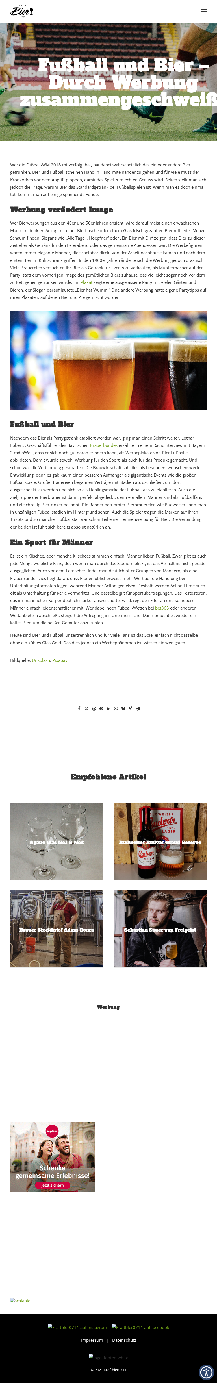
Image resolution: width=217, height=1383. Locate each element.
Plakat (86, 282)
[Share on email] (137, 708)
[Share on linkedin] (108, 708)
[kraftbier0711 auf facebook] (140, 1327)
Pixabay (60, 660)
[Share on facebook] (79, 708)
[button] (204, 11)
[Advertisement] (52, 1067)
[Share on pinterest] (101, 708)
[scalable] (20, 1300)
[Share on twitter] (86, 708)
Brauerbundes (104, 445)
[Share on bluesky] (123, 708)
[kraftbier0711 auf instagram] (79, 1327)
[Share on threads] (93, 708)
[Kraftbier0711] (21, 11)
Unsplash (41, 660)
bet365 (162, 608)
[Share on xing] (130, 708)
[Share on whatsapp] (115, 708)
